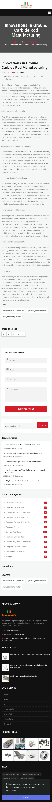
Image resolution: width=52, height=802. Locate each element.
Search (42, 425)
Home (18, 42)
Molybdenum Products (15, 551)
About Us (7, 704)
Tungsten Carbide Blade (15, 537)
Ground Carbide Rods (16, 169)
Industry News (30, 42)
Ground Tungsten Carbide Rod (18, 512)
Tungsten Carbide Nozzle (16, 546)
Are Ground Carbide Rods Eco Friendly (23, 676)
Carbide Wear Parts (13, 532)
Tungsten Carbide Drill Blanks (18, 522)
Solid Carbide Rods (13, 502)
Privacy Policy (8, 719)
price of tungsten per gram (31, 774)
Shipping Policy (9, 709)
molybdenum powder (12, 317)
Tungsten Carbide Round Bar (17, 517)
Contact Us (7, 724)
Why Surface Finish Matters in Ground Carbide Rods (24, 481)
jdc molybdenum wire (37, 311)
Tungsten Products (13, 527)
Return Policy (8, 714)
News (6, 699)
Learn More (11, 790)
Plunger (9, 556)
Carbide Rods (43, 128)
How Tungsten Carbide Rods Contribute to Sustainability (30, 654)
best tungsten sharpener (11, 774)
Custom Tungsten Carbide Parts (18, 542)
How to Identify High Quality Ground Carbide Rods (23, 462)
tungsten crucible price (10, 778)
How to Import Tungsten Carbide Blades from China (24, 453)
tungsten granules (27, 778)
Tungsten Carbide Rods (15, 507)
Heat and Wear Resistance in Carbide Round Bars (23, 445)
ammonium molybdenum (13, 311)
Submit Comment (26, 409)
